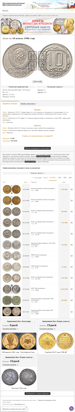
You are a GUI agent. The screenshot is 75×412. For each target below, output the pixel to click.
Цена (63, 182)
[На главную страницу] (12, 4)
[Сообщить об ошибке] (71, 189)
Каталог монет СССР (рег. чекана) (19, 15)
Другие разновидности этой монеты (37, 148)
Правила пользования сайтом (47, 400)
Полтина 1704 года (19, 388)
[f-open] (71, 408)
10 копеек (34, 15)
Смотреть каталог (9, 329)
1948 (39, 15)
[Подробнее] (12, 189)
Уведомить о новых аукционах (38, 393)
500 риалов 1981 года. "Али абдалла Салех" (19, 352)
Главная (5, 15)
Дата (25, 182)
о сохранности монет (43, 156)
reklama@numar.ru (19, 404)
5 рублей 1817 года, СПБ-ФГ (56, 352)
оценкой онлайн (30, 161)
